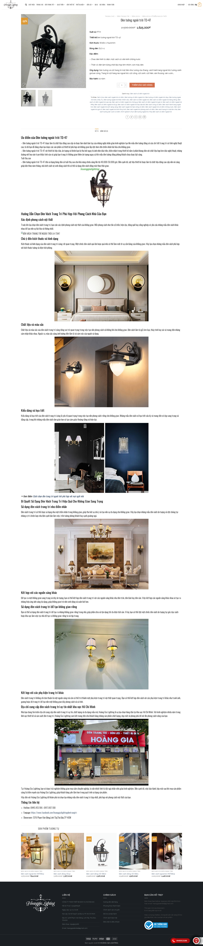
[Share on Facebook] (127, 117)
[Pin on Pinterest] (140, 117)
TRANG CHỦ (39, 5)
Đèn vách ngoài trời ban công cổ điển (132, 107)
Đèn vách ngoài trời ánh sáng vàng (106, 107)
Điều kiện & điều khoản (111, 922)
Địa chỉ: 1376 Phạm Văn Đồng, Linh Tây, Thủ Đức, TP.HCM (79, 919)
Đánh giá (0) (104, 131)
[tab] (96, 131)
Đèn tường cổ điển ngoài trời (135, 97)
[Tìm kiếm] (26, 4)
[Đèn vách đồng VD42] (69, 851)
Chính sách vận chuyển (111, 910)
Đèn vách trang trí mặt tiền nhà (166, 109)
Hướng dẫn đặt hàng (110, 902)
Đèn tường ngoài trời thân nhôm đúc (116, 100)
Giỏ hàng (102, 5)
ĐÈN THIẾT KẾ (70, 5)
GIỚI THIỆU (32, 5)
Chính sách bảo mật (110, 918)
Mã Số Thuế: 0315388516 (71, 906)
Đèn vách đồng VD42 (62, 874)
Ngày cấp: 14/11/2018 (70, 910)
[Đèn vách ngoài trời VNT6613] (36, 851)
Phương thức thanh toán (111, 906)
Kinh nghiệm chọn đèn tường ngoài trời (135, 112)
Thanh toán (110, 5)
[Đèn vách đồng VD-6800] (101, 851)
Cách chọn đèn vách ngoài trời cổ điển (110, 97)
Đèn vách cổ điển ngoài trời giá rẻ (150, 102)
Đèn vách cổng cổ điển (154, 104)
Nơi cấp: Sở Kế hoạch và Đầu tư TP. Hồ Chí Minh (78, 914)
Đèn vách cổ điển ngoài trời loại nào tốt (131, 104)
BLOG (96, 5)
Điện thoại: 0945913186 (70, 924)
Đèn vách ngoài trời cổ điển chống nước (159, 107)
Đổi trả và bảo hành (110, 914)
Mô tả (96, 131)
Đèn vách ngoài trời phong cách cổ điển (141, 109)
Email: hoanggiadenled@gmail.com (75, 928)
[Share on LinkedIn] (144, 117)
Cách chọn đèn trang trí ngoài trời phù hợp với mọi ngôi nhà (58, 496)
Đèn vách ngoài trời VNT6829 (163, 874)
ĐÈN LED (89, 5)
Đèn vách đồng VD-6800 (96, 874)
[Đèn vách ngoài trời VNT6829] (167, 851)
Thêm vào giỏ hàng (142, 85)
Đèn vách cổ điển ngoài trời (154, 16)
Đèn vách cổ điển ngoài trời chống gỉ (125, 102)
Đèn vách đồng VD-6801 (128, 874)
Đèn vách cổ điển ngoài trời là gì (106, 104)
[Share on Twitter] (132, 117)
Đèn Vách (136, 16)
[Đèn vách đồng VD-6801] (134, 851)
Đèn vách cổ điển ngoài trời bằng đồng (163, 100)
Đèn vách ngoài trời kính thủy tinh (114, 109)
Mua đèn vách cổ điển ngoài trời (160, 112)
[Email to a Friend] (136, 117)
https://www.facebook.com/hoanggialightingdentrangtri (54, 812)
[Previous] (25, 51)
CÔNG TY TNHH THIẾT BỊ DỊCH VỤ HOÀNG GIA (78, 902)
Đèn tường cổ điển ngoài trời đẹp (156, 97)
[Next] (82, 51)
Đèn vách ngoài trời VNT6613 (32, 874)
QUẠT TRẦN (60, 5)
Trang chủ (109, 16)
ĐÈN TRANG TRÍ (49, 5)
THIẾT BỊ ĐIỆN (80, 5)
